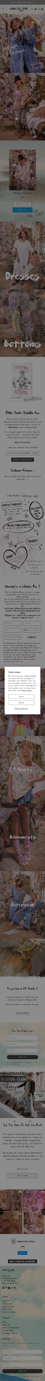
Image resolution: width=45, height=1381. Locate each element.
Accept (21, 696)
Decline (21, 702)
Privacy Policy (27, 690)
